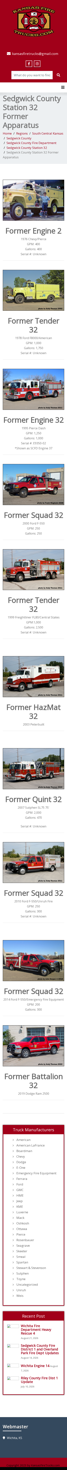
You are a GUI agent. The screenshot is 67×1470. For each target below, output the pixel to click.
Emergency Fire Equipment (36, 1173)
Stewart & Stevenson (31, 1268)
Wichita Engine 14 (35, 1365)
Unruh (21, 1290)
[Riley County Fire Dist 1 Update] (14, 1380)
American (23, 1140)
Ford (19, 1184)
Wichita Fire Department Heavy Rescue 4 (36, 1329)
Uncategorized (27, 1284)
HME (20, 1195)
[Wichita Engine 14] (14, 1368)
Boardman (24, 1151)
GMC (19, 1190)
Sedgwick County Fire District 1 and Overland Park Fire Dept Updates (40, 1349)
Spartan (22, 1262)
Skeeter (21, 1251)
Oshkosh (22, 1223)
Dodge (21, 1162)
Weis (19, 1296)
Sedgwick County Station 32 (27, 148)
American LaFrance (30, 1145)
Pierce (20, 1234)
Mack (20, 1218)
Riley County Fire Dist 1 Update (39, 1380)
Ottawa (21, 1229)
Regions (22, 133)
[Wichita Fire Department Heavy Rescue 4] (14, 1328)
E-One (20, 1168)
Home (7, 133)
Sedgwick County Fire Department (31, 143)
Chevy (20, 1156)
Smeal (20, 1257)
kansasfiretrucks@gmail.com (35, 53)
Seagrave (23, 1245)
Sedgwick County (19, 138)
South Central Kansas (47, 133)
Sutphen (22, 1273)
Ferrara (21, 1179)
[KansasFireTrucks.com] (34, 21)
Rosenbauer (25, 1240)
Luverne (22, 1212)
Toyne (20, 1279)
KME (19, 1206)
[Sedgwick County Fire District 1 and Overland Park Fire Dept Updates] (14, 1348)
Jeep (19, 1201)
